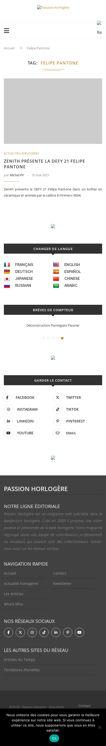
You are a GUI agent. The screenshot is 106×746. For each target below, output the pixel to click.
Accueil (9, 48)
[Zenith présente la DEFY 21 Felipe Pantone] (53, 111)
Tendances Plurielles (22, 669)
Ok (54, 738)
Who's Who (13, 604)
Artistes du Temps (19, 659)
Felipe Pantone (38, 48)
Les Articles (13, 593)
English (72, 265)
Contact (59, 573)
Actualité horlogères (21, 583)
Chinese (72, 279)
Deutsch (24, 272)
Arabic (70, 285)
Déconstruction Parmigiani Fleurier (53, 325)
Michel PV (17, 175)
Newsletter (62, 583)
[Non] (99, 727)
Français (24, 265)
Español (72, 272)
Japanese (24, 279)
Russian (23, 285)
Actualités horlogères (21, 153)
